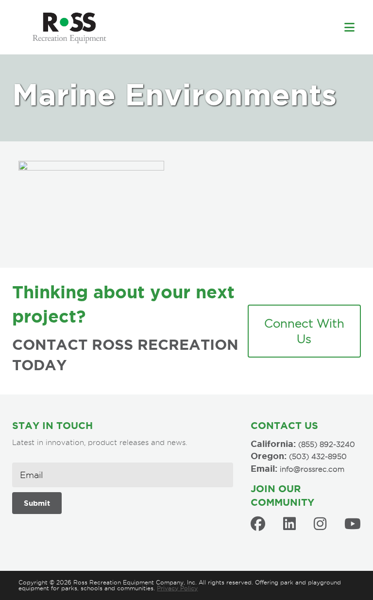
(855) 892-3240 (326, 444)
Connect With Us (304, 331)
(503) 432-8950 (318, 457)
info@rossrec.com (312, 469)
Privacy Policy (177, 588)
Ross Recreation (171, 27)
